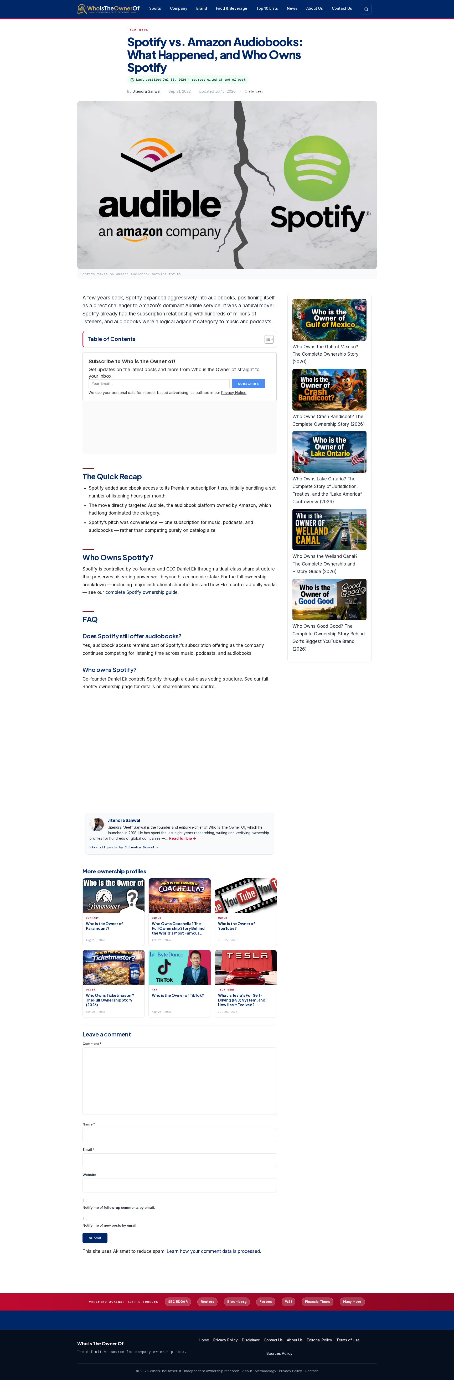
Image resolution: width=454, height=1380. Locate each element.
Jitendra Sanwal (146, 91)
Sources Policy (279, 1353)
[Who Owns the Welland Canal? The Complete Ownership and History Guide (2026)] (329, 530)
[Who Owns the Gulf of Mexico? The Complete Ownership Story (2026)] (329, 320)
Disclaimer (251, 1340)
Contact (311, 1371)
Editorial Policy (319, 1340)
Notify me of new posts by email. (109, 1225)
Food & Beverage (231, 8)
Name (88, 1124)
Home (204, 1340)
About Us (314, 8)
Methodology (265, 1371)
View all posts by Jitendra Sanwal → (124, 847)
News (292, 8)
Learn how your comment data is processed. (214, 1251)
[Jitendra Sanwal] (97, 824)
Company (178, 8)
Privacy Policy (225, 1340)
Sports (155, 8)
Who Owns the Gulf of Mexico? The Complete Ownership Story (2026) (325, 354)
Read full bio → (182, 838)
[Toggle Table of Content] (266, 339)
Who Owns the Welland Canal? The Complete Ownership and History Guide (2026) (325, 564)
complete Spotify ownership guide (141, 592)
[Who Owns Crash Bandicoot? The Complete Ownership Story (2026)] (329, 390)
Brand (201, 8)
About (247, 1371)
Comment (91, 1043)
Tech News (137, 30)
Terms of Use (348, 1340)
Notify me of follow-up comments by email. (118, 1207)
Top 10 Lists (267, 8)
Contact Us (342, 8)
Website (89, 1175)
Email (88, 1149)
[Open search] (366, 9)
